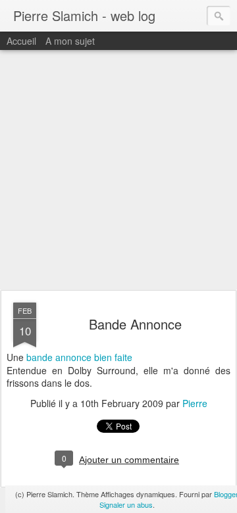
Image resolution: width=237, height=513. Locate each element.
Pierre (194, 403)
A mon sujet (70, 40)
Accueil (21, 40)
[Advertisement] (118, 170)
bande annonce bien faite (79, 357)
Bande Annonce (135, 323)
